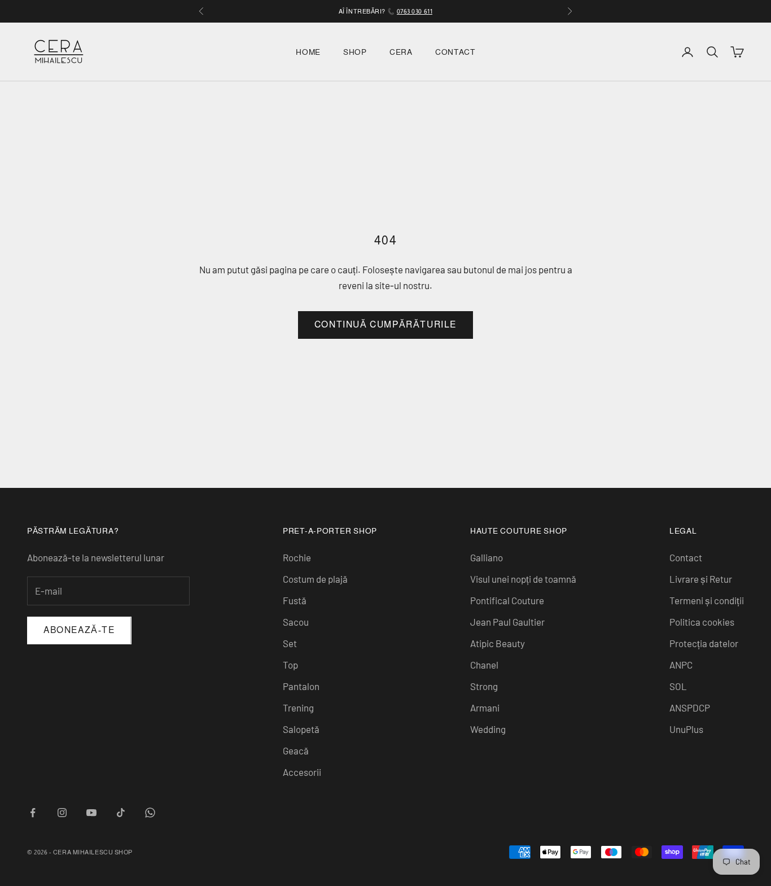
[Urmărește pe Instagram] (62, 812)
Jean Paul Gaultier (507, 621)
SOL (678, 686)
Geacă (296, 750)
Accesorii (302, 772)
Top (290, 664)
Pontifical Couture (507, 600)
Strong (484, 686)
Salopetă (301, 729)
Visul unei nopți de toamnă (523, 578)
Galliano (486, 557)
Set (290, 643)
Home (308, 51)
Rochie (297, 557)
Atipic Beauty (497, 643)
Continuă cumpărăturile (385, 324)
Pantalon (301, 686)
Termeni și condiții (706, 600)
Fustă (294, 600)
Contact (455, 51)
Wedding (488, 729)
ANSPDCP (689, 707)
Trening (298, 707)
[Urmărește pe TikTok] (120, 812)
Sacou (296, 621)
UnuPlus (686, 729)
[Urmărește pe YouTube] (91, 812)
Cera (401, 51)
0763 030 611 (415, 11)
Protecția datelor (703, 643)
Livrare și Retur (700, 578)
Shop (355, 51)
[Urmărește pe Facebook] (32, 812)
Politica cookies (701, 621)
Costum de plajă (315, 578)
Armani (485, 707)
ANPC (681, 664)
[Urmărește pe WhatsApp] (150, 812)
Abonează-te (79, 630)
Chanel (484, 664)
